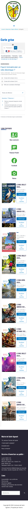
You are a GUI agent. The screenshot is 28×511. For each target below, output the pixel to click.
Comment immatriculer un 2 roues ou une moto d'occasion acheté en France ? (13, 106)
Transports (15, 55)
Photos (14, 178)
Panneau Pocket (14, 153)
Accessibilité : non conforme (10, 479)
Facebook (14, 166)
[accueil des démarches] (13, 44)
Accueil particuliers (6, 55)
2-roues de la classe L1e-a (10, 78)
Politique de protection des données (12, 485)
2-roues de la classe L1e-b (10, 81)
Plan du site (5, 481)
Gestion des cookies (7, 486)
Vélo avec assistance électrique (11, 84)
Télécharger (21, 194)
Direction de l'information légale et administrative (12, 116)
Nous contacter (14, 140)
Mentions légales (6, 483)
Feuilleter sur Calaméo (21, 199)
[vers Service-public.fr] (14, 52)
